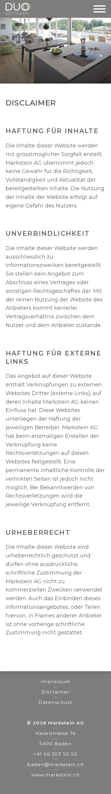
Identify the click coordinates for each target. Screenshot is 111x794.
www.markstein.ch (55, 775)
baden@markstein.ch (55, 764)
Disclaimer (55, 692)
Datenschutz (55, 702)
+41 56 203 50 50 (55, 754)
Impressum (56, 681)
